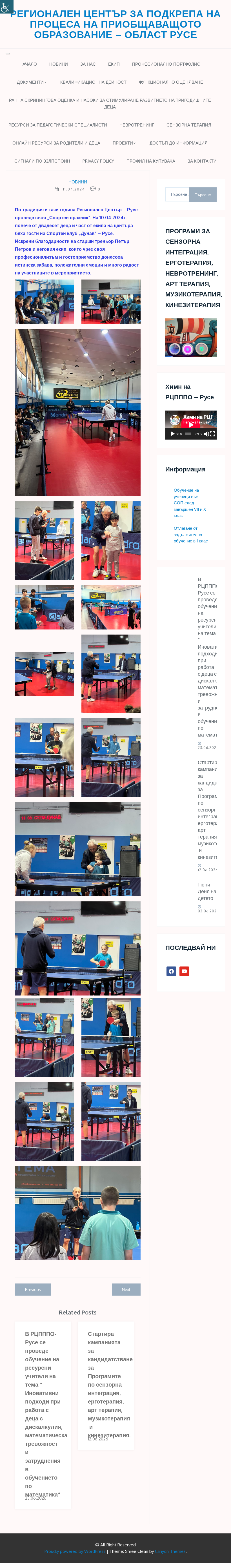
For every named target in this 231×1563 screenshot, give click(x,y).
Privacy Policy (98, 161)
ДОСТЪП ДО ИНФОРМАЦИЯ (179, 143)
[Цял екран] (212, 434)
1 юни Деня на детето (207, 891)
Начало (28, 64)
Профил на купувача (150, 161)
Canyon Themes (170, 1551)
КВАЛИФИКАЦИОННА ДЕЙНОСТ (93, 82)
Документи (30, 82)
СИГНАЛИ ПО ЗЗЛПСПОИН (42, 161)
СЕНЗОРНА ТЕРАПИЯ (188, 125)
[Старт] (173, 434)
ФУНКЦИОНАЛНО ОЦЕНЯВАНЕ (171, 82)
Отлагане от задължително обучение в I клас (191, 535)
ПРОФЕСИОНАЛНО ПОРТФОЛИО (166, 64)
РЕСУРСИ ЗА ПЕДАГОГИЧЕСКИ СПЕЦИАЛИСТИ (57, 125)
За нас (88, 64)
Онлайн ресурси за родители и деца (56, 143)
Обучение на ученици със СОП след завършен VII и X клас (190, 502)
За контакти (202, 161)
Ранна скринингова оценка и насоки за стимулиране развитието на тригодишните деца (110, 103)
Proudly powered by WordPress (75, 1551)
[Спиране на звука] (206, 434)
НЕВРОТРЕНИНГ (136, 125)
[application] (191, 425)
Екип (114, 64)
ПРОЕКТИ (123, 143)
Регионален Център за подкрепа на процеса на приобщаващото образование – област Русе (115, 23)
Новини (58, 64)
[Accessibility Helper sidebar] (7, 7)
